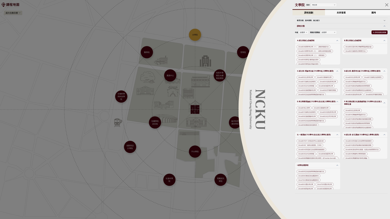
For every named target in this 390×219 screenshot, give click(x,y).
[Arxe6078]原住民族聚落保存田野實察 (358, 86)
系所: (308, 5)
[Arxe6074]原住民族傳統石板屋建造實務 (358, 119)
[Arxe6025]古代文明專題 (306, 86)
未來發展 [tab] (341, 12)
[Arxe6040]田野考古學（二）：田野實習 (311, 55)
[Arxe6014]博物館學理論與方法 (356, 81)
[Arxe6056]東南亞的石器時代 (307, 125)
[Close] (386, 4)
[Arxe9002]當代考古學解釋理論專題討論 (358, 47)
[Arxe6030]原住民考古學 (328, 81)
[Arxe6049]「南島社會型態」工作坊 (309, 145)
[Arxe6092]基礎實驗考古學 (307, 90)
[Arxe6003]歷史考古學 (305, 184)
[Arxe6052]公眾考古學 (305, 77)
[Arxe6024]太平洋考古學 (328, 116)
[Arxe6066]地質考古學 (325, 86)
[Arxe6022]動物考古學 (324, 77)
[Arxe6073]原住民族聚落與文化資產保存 (358, 90)
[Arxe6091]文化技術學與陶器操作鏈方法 (311, 94)
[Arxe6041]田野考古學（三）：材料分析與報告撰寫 (314, 51)
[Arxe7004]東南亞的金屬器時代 (308, 180)
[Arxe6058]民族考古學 (305, 188)
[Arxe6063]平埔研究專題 (328, 90)
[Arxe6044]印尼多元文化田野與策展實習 (311, 149)
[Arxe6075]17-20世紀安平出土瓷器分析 (311, 141)
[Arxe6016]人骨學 (304, 108)
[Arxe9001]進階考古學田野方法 (356, 51)
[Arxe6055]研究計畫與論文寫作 (308, 59)
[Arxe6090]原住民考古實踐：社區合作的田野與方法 (362, 149)
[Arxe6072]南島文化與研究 (307, 81)
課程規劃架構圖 (380, 32)
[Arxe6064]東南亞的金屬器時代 (308, 176)
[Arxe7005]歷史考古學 (324, 184)
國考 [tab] (374, 12)
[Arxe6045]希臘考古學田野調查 (356, 154)
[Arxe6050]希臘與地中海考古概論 (356, 158)
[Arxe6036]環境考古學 (324, 188)
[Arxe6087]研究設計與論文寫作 (308, 64)
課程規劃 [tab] (308, 12)
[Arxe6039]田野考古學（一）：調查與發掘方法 (313, 47)
